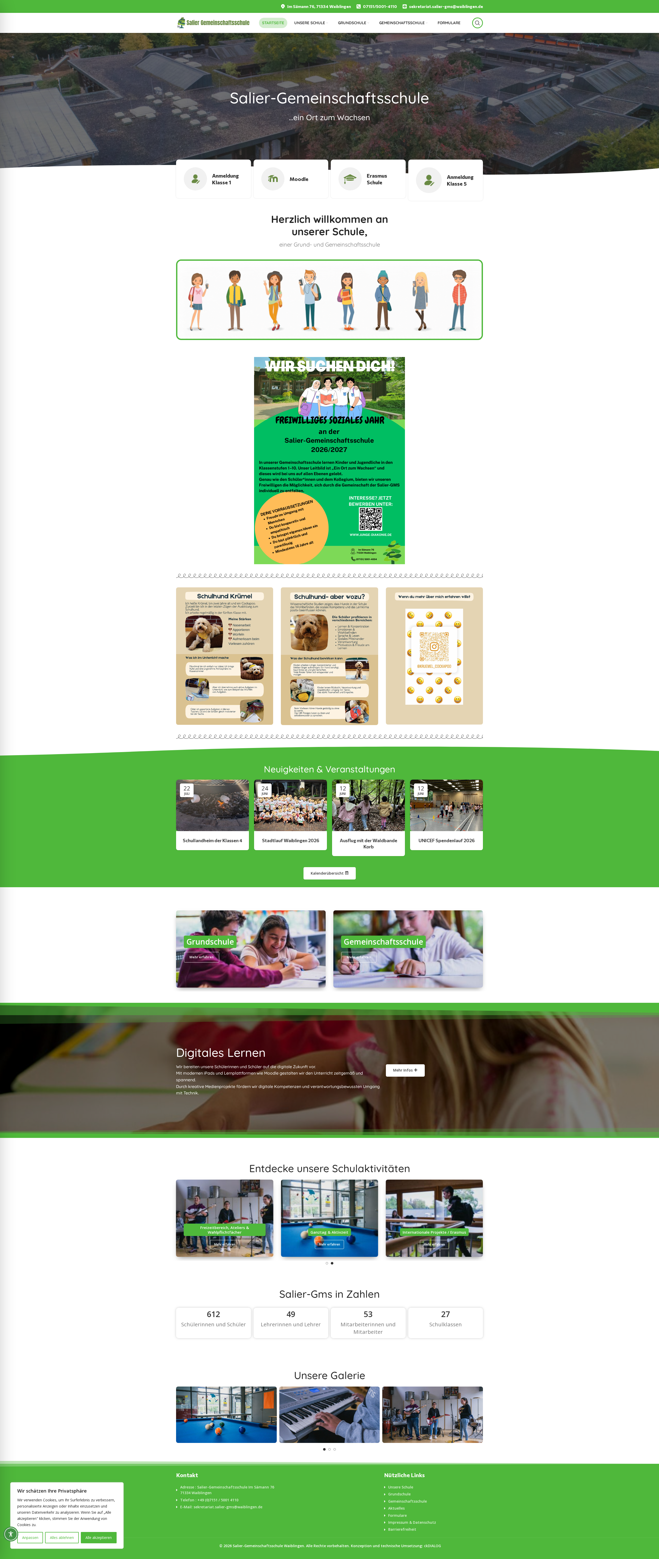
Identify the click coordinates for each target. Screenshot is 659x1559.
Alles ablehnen (62, 1537)
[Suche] (477, 23)
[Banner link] (224, 656)
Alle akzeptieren (98, 1537)
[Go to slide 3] (334, 1449)
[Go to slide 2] (332, 1263)
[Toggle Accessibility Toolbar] (11, 1534)
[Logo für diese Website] (213, 22)
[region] (67, 1515)
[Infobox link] (315, 6)
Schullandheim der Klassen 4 (212, 840)
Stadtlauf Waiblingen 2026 (290, 840)
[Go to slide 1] (327, 1263)
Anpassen (30, 1537)
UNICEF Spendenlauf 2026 (447, 840)
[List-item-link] (225, 1490)
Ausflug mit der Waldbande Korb (368, 843)
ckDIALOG (432, 1545)
